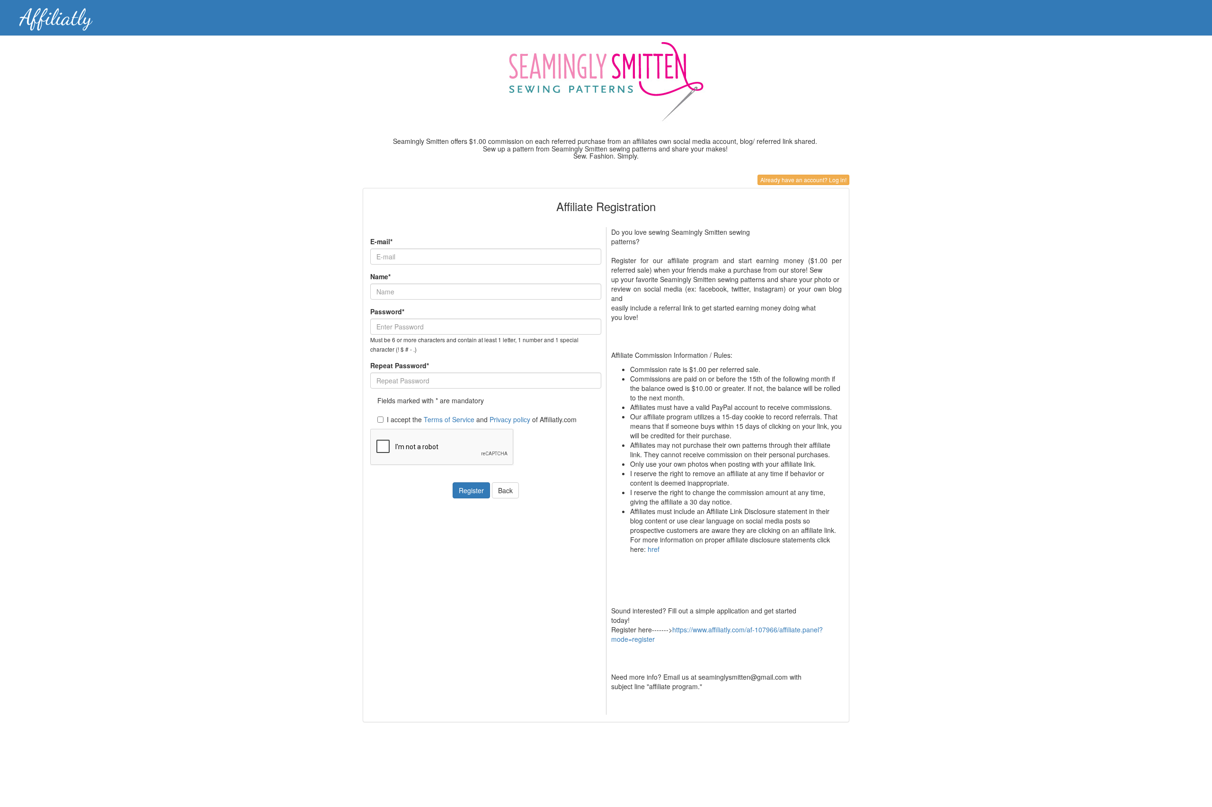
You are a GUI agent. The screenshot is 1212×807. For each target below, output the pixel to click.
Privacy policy (510, 419)
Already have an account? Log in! (803, 180)
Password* (387, 311)
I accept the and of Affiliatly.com (482, 419)
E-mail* (381, 241)
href (653, 549)
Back (505, 490)
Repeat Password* (399, 365)
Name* (380, 276)
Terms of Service (449, 419)
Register (471, 490)
